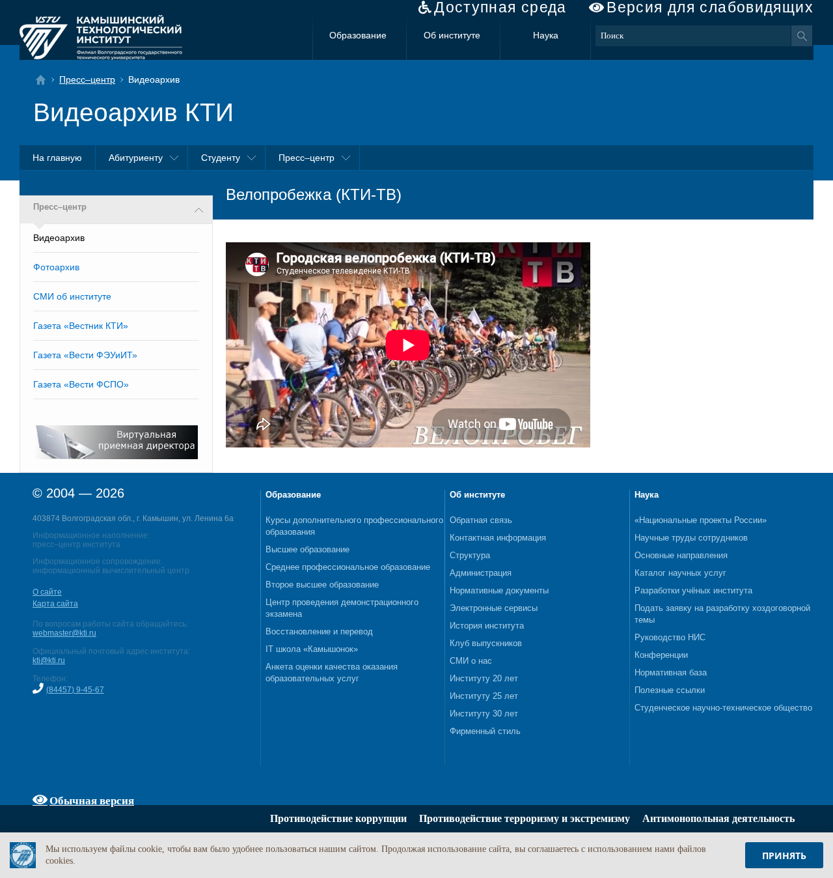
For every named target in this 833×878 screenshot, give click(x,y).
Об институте (452, 35)
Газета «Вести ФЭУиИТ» (85, 355)
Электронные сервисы (494, 608)
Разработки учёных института (693, 590)
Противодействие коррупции (338, 818)
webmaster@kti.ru (64, 633)
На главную (57, 157)
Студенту (220, 157)
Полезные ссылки (670, 690)
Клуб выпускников (486, 643)
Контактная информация (498, 538)
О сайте (47, 592)
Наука (545, 35)
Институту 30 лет (484, 713)
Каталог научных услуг (680, 573)
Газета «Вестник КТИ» (80, 325)
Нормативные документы (499, 590)
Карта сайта (55, 603)
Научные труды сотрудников (691, 538)
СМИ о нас (471, 661)
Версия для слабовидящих (710, 7)
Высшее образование (307, 549)
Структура (470, 555)
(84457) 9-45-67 (75, 689)
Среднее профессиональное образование (348, 567)
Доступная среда (500, 7)
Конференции (661, 655)
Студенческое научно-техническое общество (723, 708)
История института (487, 625)
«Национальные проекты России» (701, 520)
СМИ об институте (72, 296)
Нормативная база (671, 672)
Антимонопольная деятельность (718, 818)
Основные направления (681, 555)
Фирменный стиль (485, 731)
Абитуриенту (136, 157)
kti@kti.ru (49, 660)
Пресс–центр (87, 79)
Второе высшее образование (322, 584)
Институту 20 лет (484, 678)
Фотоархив (56, 267)
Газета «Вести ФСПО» (81, 384)
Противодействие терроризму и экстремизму (524, 818)
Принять (784, 855)
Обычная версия (91, 800)
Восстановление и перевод (319, 631)
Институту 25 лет (484, 696)
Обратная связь (481, 520)
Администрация (481, 573)
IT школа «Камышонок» (312, 649)
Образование (358, 35)
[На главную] (44, 79)
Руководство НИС (670, 637)
